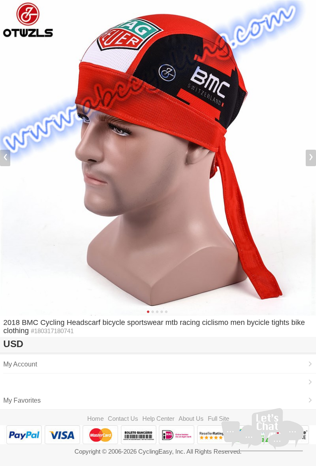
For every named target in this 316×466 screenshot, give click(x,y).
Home (95, 418)
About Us (191, 418)
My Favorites (22, 400)
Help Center (158, 418)
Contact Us (123, 418)
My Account (20, 364)
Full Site (218, 418)
